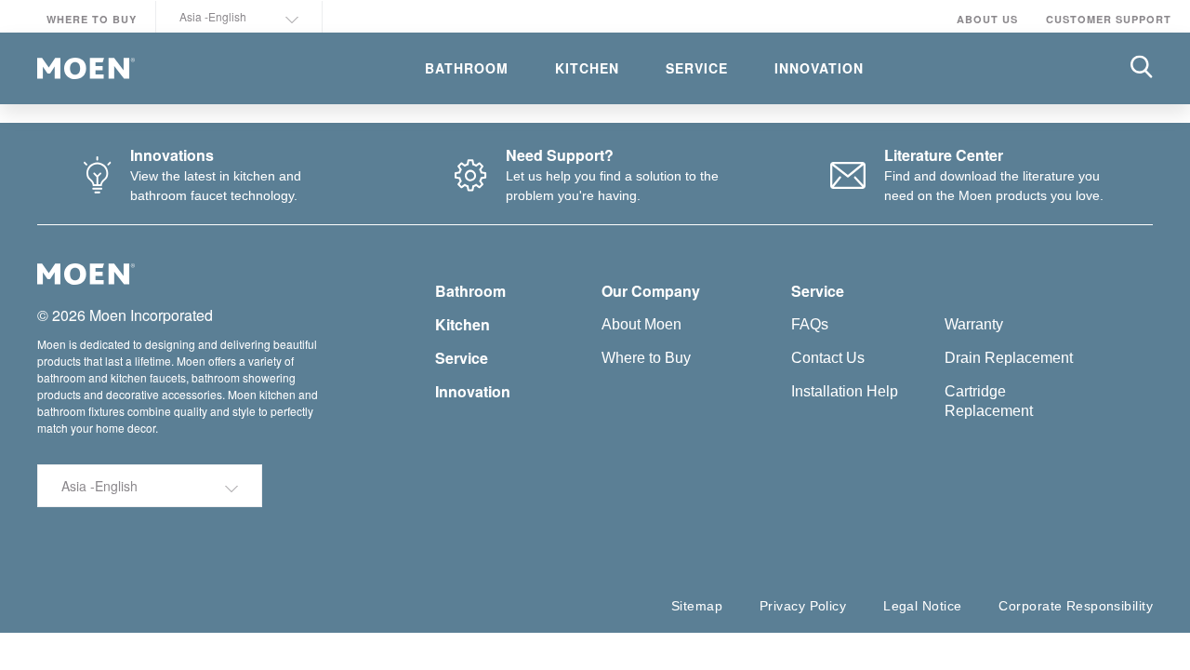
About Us (987, 19)
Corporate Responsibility (1075, 605)
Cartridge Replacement (989, 401)
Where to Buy (91, 19)
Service (461, 358)
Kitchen (462, 324)
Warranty (974, 324)
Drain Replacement (1009, 358)
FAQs (809, 324)
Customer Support (1108, 19)
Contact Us (828, 358)
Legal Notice (922, 605)
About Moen (641, 324)
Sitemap (696, 605)
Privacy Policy (803, 605)
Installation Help (844, 391)
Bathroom (470, 291)
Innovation (472, 391)
